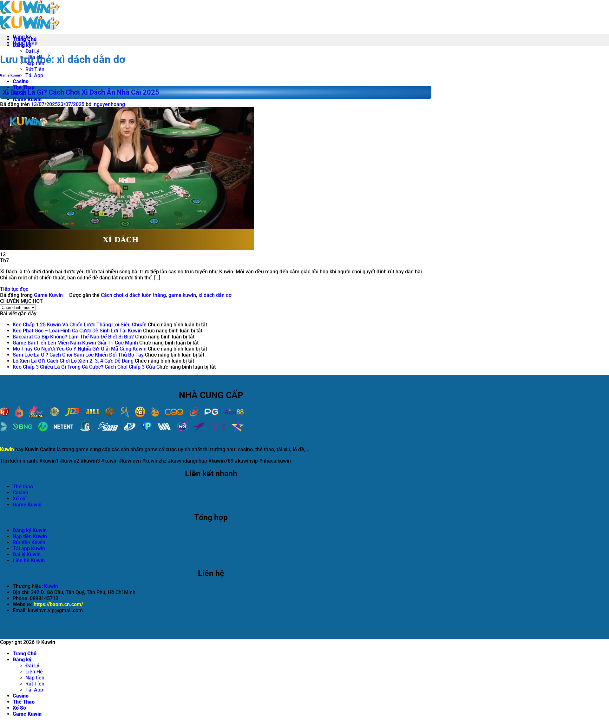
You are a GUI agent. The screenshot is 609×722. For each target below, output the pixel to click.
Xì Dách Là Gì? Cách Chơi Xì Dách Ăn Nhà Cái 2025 (81, 92)
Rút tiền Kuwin (29, 542)
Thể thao (23, 487)
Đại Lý (32, 51)
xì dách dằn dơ (215, 295)
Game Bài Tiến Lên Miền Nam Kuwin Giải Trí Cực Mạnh (75, 343)
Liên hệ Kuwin (29, 561)
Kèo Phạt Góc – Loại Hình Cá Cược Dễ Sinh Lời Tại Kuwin (77, 331)
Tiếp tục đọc (17, 289)
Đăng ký (22, 660)
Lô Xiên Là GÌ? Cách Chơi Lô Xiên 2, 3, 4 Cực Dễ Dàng (73, 361)
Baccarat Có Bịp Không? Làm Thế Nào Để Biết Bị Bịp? (73, 337)
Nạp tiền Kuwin (30, 536)
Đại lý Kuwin (27, 555)
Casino (21, 81)
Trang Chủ (24, 654)
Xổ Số (19, 708)
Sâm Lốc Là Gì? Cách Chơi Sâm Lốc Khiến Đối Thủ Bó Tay (78, 355)
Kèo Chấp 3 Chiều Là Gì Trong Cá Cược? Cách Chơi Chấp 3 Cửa (84, 367)
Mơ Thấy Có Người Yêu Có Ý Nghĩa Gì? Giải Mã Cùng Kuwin (80, 349)
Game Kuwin (27, 100)
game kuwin (182, 295)
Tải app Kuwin (29, 548)
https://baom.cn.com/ (58, 604)
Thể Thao (24, 87)
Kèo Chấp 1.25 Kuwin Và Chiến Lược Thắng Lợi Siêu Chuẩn (80, 325)
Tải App (34, 75)
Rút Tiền (34, 69)
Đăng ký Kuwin (30, 530)
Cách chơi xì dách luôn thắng (133, 295)
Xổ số (19, 499)
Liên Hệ (34, 672)
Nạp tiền (34, 678)
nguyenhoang (109, 104)
